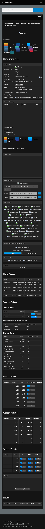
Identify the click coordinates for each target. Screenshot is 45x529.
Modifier (14, 382)
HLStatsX (23, 23)
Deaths (32, 503)
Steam (12, 524)
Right (37, 454)
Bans (21, 84)
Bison (19, 524)
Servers (17, 23)
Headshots (40, 382)
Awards (35, 47)
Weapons (24, 50)
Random (7, 186)
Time (17, 279)
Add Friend (29, 81)
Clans (11, 47)
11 (9, 189)
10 (5, 189)
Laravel (18, 522)
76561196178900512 (20, 81)
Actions (11, 50)
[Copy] (39, 193)
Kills (39, 279)
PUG (16, 84)
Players (9, 25)
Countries (23, 47)
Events (10, 139)
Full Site (7, 52)
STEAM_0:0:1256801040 (21, 77)
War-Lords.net (7, 3)
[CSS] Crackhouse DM (34, 23)
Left (22, 454)
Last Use (30, 279)
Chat (22, 45)
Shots (14, 418)
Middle (29, 454)
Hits (20, 418)
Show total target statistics (22, 489)
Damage (27, 418)
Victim (8, 503)
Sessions (23, 139)
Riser (24, 524)
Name (5, 279)
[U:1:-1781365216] (19, 79)
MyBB (12, 522)
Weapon (6, 382)
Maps (36, 50)
